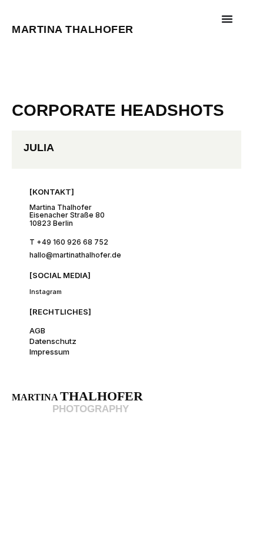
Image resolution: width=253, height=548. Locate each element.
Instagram (45, 292)
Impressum (49, 351)
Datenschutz (52, 341)
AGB (37, 330)
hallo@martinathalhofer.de (75, 254)
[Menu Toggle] (227, 19)
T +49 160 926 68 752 (68, 242)
